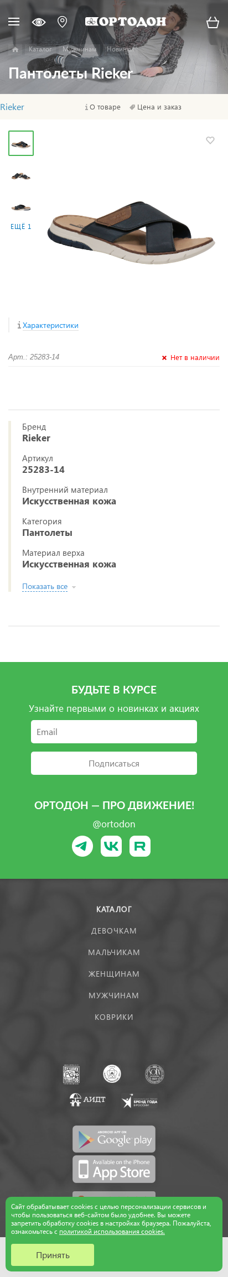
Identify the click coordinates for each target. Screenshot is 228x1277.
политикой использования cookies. (112, 1231)
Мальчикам (114, 952)
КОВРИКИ (114, 1017)
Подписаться (114, 763)
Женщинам (114, 973)
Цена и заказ (159, 106)
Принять (53, 1254)
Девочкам (114, 930)
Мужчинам (114, 995)
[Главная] (15, 49)
